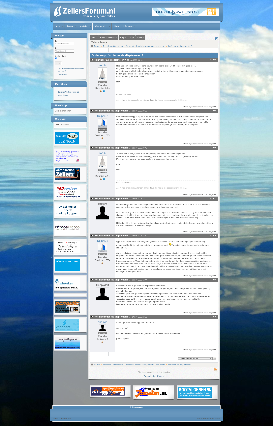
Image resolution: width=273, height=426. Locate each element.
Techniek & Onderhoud (113, 46)
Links (116, 26)
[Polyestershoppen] (67, 270)
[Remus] (67, 161)
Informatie (128, 26)
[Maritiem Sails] (67, 215)
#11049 (213, 110)
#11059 (213, 279)
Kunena (160, 376)
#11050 (213, 148)
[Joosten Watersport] (151, 397)
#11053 (213, 198)
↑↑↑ (213, 412)
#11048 (213, 60)
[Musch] (67, 348)
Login (58, 63)
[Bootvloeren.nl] (195, 397)
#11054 (213, 235)
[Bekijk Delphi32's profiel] (102, 127)
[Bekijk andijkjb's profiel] (102, 331)
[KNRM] (108, 395)
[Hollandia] (67, 179)
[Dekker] (185, 15)
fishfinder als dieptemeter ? (180, 46)
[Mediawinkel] (67, 288)
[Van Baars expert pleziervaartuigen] (67, 330)
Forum (70, 26)
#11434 (213, 317)
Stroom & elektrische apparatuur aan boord (145, 46)
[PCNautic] (67, 312)
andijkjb (102, 321)
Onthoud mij (60, 56)
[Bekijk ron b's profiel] (102, 80)
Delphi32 (102, 115)
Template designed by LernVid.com (208, 418)
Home (57, 26)
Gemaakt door (150, 376)
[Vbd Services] (67, 197)
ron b (102, 65)
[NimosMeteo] (67, 234)
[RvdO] (67, 143)
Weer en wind (101, 26)
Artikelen (84, 26)
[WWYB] (67, 252)
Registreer (62, 74)
